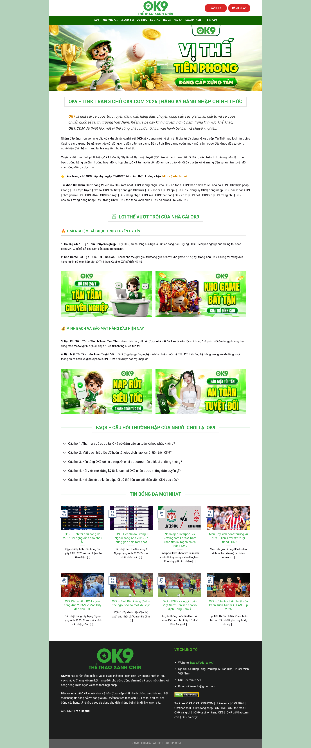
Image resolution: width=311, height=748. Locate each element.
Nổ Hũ (167, 20)
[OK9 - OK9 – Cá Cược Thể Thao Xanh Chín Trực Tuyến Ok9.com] (155, 8)
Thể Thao (109, 20)
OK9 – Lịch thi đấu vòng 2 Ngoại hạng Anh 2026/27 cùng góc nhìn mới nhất (131, 538)
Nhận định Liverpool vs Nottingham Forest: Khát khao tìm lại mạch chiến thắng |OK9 (179, 540)
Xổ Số (178, 20)
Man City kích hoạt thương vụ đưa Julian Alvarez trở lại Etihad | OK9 (228, 538)
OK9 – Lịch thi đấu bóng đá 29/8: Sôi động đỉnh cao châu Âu (82, 538)
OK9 (96, 20)
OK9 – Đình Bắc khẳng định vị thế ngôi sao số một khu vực (131, 603)
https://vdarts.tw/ (201, 662)
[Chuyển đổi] (64, 444)
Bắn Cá (155, 20)
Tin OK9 (212, 20)
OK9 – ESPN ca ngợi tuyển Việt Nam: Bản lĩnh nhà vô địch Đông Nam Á (180, 605)
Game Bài (127, 20)
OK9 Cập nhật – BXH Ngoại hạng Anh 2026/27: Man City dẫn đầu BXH (82, 605)
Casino (142, 20)
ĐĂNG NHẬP (239, 7)
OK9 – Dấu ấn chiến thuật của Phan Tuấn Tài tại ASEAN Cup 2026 (228, 605)
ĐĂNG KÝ (216, 7)
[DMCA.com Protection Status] (186, 694)
